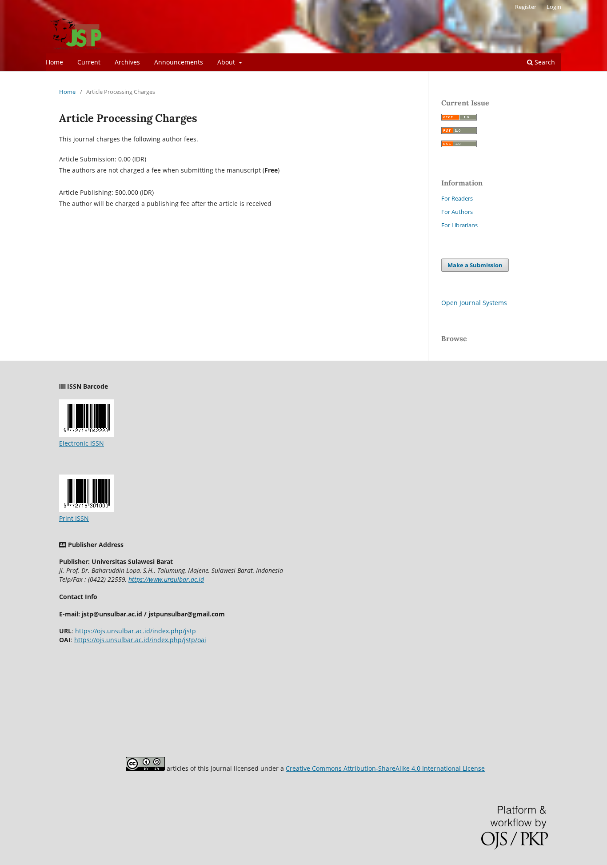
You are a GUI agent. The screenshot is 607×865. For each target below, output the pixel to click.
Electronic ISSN (81, 443)
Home (54, 62)
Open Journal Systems (474, 302)
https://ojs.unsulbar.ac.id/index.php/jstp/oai (140, 640)
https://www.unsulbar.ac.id (166, 579)
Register (525, 7)
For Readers (457, 198)
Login (554, 7)
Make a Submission (475, 265)
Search (544, 62)
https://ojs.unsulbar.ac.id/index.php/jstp (135, 631)
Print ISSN (74, 518)
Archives (127, 62)
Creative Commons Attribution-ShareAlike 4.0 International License (385, 768)
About (227, 62)
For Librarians (459, 225)
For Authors (457, 212)
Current (88, 62)
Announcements (178, 62)
